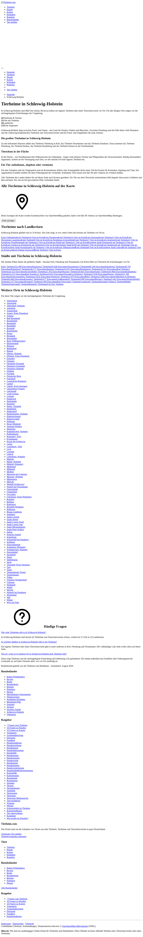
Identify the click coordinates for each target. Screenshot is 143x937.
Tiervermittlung (13, 801)
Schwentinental (13, 544)
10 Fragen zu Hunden (16, 728)
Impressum (6, 923)
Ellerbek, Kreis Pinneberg (18, 356)
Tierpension (12, 793)
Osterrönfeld (12, 489)
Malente (10, 459)
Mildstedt (11, 469)
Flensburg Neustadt (15, 363)
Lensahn (10, 451)
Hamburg (11, 689)
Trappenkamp (13, 575)
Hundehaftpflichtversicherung (20, 770)
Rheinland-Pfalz (14, 702)
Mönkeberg (12, 479)
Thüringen (11, 714)
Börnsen (10, 346)
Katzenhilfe (12, 773)
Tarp (9, 567)
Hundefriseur (12, 748)
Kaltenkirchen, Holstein (17, 431)
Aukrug (10, 316)
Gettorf (10, 384)
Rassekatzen (12, 780)
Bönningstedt (12, 343)
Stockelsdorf (12, 552)
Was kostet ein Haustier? (17, 818)
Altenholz (11, 308)
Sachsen (10, 707)
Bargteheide (12, 321)
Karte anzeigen (8, 221)
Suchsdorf (11, 555)
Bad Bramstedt (13, 318)
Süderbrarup (12, 560)
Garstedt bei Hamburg (16, 381)
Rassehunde (12, 778)
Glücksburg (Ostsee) (16, 389)
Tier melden (12, 22)
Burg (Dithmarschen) (16, 341)
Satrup (9, 532)
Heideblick (11, 409)
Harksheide (12, 401)
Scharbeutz (11, 537)
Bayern (10, 679)
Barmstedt (11, 323)
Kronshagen (12, 439)
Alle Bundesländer (9, 888)
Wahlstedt (11, 585)
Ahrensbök (11, 303)
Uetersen (11, 582)
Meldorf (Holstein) (15, 464)
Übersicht (29, 923)
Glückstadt (11, 391)
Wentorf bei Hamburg (16, 592)
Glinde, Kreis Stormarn (17, 386)
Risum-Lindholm (14, 512)
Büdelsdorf (11, 348)
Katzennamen (13, 775)
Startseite (11, 72)
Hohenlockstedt (14, 416)
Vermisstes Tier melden (11, 834)
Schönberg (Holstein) (16, 547)
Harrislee (11, 404)
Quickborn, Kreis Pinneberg (19, 497)
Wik (8, 597)
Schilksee (11, 542)
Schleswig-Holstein (15, 712)
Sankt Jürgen (12, 519)
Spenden (10, 783)
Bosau (9, 333)
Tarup (9, 570)
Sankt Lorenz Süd (15, 524)
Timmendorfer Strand (16, 572)
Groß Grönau (13, 394)
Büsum (10, 351)
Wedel (9, 587)
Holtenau (11, 421)
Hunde (10, 9)
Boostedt (11, 328)
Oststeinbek (12, 492)
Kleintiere (11, 14)
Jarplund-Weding (14, 426)
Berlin (9, 682)
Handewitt (11, 399)
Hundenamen (13, 755)
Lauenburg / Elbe (14, 446)
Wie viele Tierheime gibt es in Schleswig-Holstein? (23, 632)
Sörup (9, 557)
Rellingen (11, 509)
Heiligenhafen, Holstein (17, 414)
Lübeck (10, 454)
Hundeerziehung (14, 745)
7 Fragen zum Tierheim (17, 725)
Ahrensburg (12, 301)
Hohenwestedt (13, 419)
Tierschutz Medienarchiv (17, 798)
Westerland (11, 595)
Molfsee (10, 472)
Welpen (10, 806)
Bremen (10, 687)
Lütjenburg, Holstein (16, 456)
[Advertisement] (71, 45)
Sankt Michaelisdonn (16, 527)
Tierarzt (10, 785)
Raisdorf (10, 499)
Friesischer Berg (14, 376)
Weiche (10, 590)
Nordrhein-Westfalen (16, 699)
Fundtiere (11, 740)
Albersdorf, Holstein (16, 306)
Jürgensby (11, 429)
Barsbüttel (11, 326)
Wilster (10, 600)
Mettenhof (11, 466)
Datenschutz (18, 923)
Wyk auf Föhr (13, 602)
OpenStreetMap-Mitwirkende (75, 926)
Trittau (9, 577)
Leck (9, 449)
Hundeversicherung (15, 768)
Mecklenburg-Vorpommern (19, 694)
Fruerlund (11, 378)
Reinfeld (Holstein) (15, 507)
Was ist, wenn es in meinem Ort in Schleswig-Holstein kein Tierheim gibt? (34, 654)
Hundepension (13, 758)
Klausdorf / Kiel (14, 436)
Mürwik (10, 482)
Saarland (10, 704)
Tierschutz (11, 796)
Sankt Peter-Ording (15, 529)
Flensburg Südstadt (15, 368)
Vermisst (10, 803)
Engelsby (11, 358)
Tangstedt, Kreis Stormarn (18, 565)
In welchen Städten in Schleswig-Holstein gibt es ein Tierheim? (29, 642)
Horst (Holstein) (14, 424)
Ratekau (10, 502)
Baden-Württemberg (16, 677)
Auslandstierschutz (15, 735)
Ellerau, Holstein (14, 353)
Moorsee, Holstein (15, 477)
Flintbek (10, 371)
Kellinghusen (12, 434)
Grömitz (10, 396)
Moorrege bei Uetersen (17, 474)
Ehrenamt (11, 738)
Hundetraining (13, 765)
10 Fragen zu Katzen (16, 730)
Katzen (10, 12)
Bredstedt (11, 336)
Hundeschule (12, 760)
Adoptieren (12, 733)
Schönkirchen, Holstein (17, 549)
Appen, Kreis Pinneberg (17, 313)
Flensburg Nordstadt (16, 366)
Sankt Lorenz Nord (15, 522)
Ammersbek (12, 311)
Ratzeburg (11, 504)
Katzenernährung (14, 811)
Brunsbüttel (12, 338)
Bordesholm (12, 331)
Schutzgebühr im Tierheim (18, 808)
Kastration (11, 816)
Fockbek (10, 373)
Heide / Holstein (14, 406)
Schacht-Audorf (14, 534)
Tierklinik (11, 790)
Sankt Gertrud (13, 517)
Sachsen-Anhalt (14, 709)
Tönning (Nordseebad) (17, 580)
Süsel (9, 562)
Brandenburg (12, 684)
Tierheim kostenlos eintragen (13, 836)
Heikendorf (12, 411)
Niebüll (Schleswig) (15, 484)
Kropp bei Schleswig (16, 441)
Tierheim (11, 7)
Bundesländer (13, 19)
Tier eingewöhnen (15, 813)
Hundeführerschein (15, 750)
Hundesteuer (12, 763)
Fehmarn (11, 361)
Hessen (10, 692)
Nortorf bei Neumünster (17, 487)
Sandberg (11, 514)
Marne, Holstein (14, 461)
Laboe (9, 444)
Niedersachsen (13, 697)
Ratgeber (11, 17)
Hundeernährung (14, 743)
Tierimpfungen (13, 788)
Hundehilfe (12, 753)
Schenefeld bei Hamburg (18, 539)
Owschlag (11, 494)
